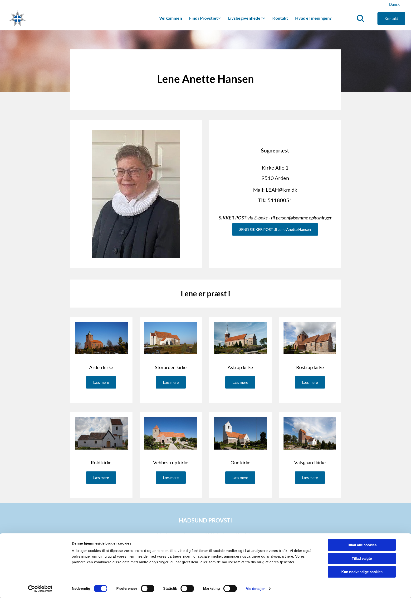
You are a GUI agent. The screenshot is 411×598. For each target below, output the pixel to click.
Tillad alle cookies (362, 545)
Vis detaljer (255, 589)
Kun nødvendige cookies (361, 572)
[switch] (147, 588)
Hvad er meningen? (313, 18)
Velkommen (170, 18)
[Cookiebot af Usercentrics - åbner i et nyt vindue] (40, 588)
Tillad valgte (362, 558)
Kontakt (280, 18)
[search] (360, 18)
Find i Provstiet (203, 18)
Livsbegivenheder (245, 18)
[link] (205, 18)
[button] (391, 18)
